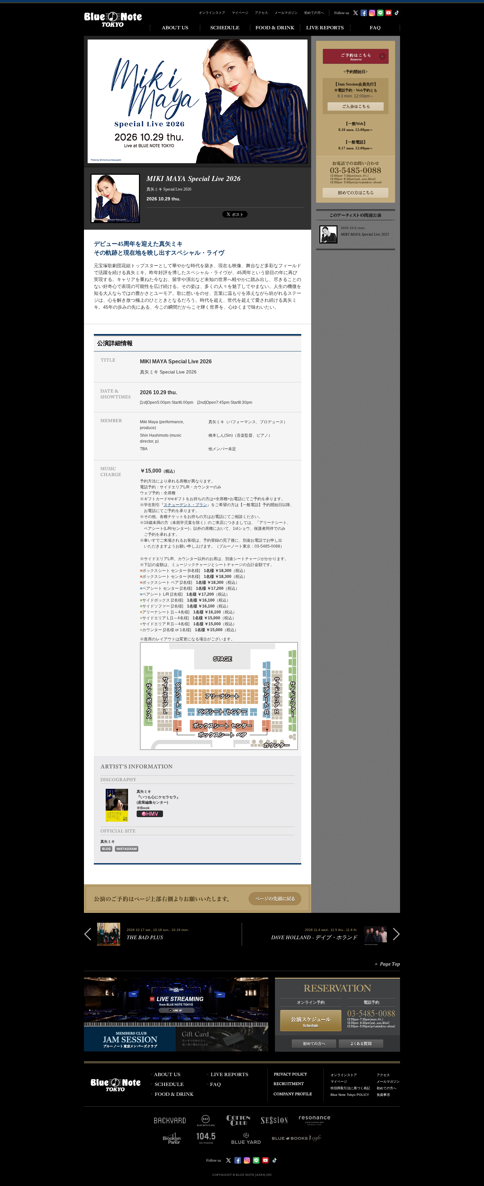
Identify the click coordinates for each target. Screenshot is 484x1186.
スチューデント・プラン (185, 505)
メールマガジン (286, 12)
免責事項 (383, 1094)
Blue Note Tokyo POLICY (350, 1094)
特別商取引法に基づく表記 (350, 1088)
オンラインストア (212, 12)
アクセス (261, 12)
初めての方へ (314, 12)
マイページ (240, 12)
